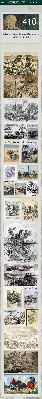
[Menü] (2, 3)
